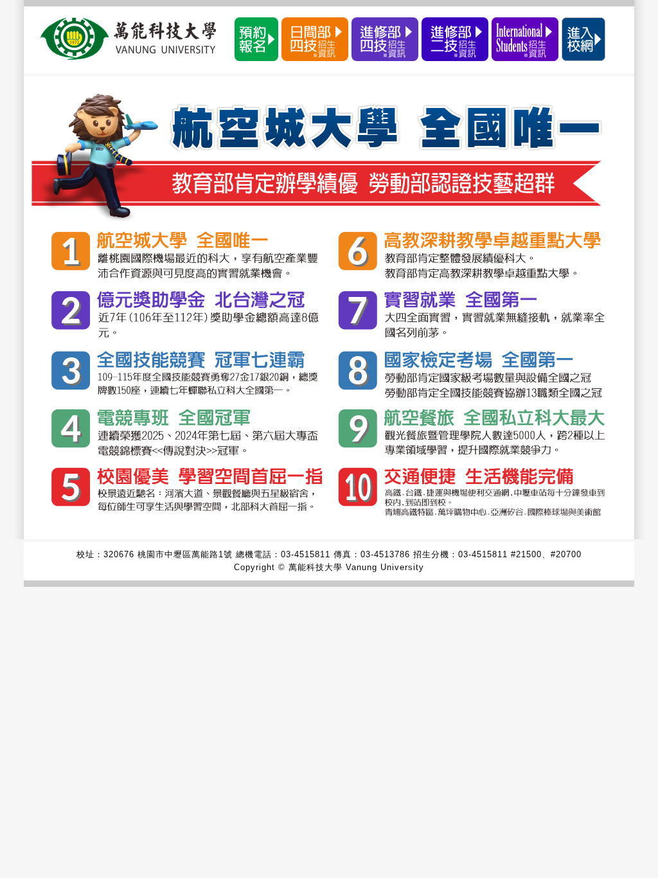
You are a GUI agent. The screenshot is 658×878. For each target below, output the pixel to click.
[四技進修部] (384, 57)
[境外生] (525, 57)
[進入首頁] (328, 526)
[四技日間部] (314, 57)
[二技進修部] (455, 57)
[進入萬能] (583, 57)
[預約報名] (256, 57)
